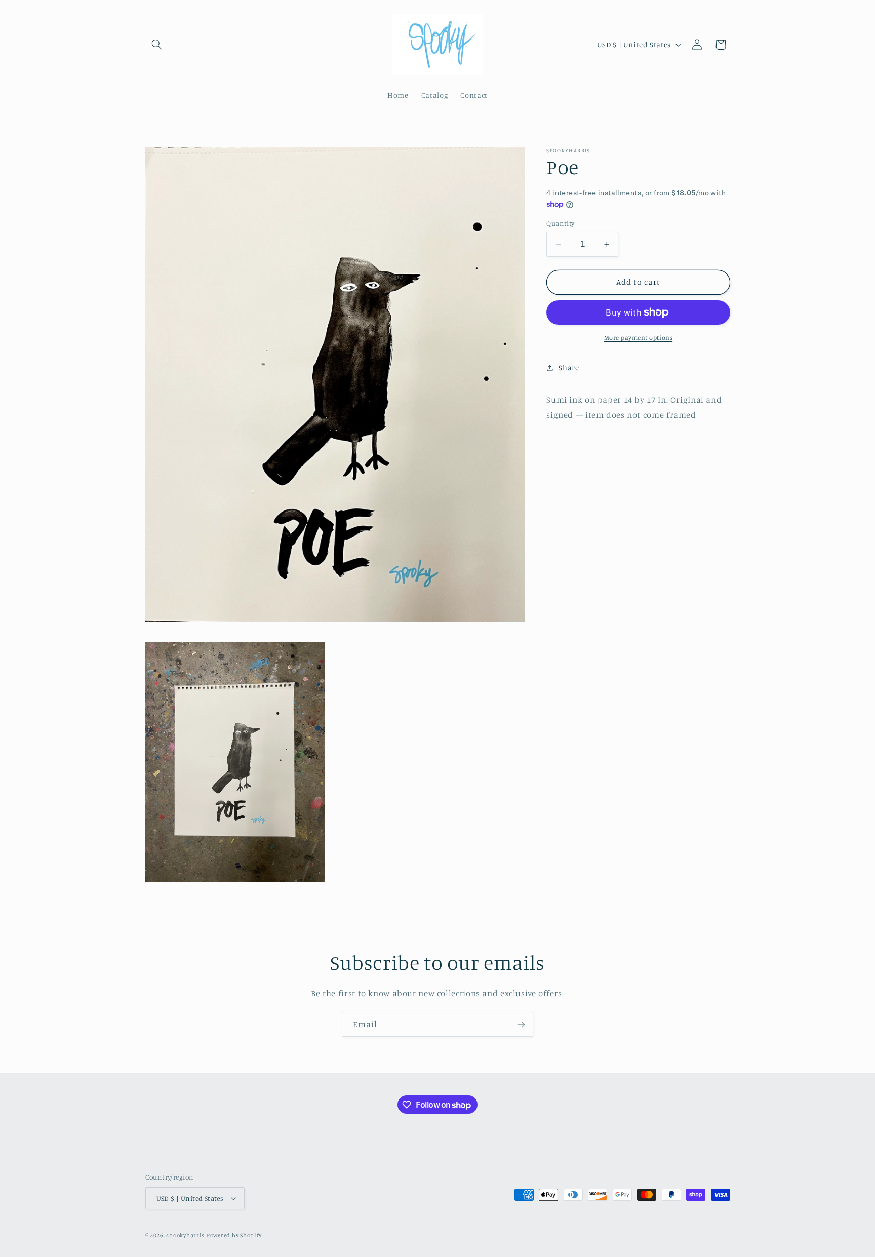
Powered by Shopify (234, 1235)
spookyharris (185, 1235)
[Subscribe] (521, 1024)
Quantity (560, 223)
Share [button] (569, 367)
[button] (157, 44)
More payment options (638, 337)
